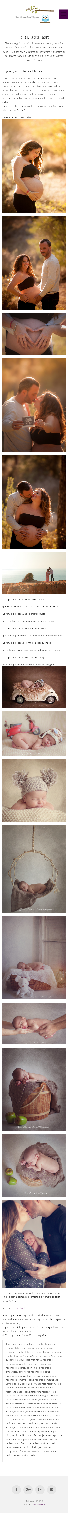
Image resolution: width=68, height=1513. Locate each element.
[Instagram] (40, 1489)
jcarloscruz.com (38, 1504)
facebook (20, 1308)
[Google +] (28, 1489)
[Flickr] (51, 1489)
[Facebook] (16, 1489)
